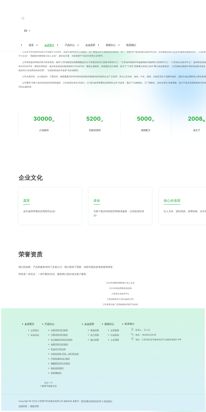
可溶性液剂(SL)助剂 (60, 358)
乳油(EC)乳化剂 (58, 349)
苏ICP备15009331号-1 (92, 401)
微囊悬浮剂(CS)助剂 (60, 363)
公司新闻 (115, 330)
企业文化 (35, 334)
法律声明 (23, 406)
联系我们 (131, 44)
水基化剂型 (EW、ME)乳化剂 (65, 354)
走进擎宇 (49, 44)
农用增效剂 (56, 373)
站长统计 (108, 401)
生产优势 (94, 334)
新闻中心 (111, 44)
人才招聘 (115, 339)
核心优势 (94, 339)
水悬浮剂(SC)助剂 (59, 330)
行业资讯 (115, 334)
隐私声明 (34, 406)
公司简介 (35, 330)
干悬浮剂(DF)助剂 (59, 334)
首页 (31, 44)
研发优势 (94, 330)
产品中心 (70, 44)
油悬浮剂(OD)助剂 (59, 344)
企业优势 (90, 44)
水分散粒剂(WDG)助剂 (61, 339)
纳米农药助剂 (57, 368)
